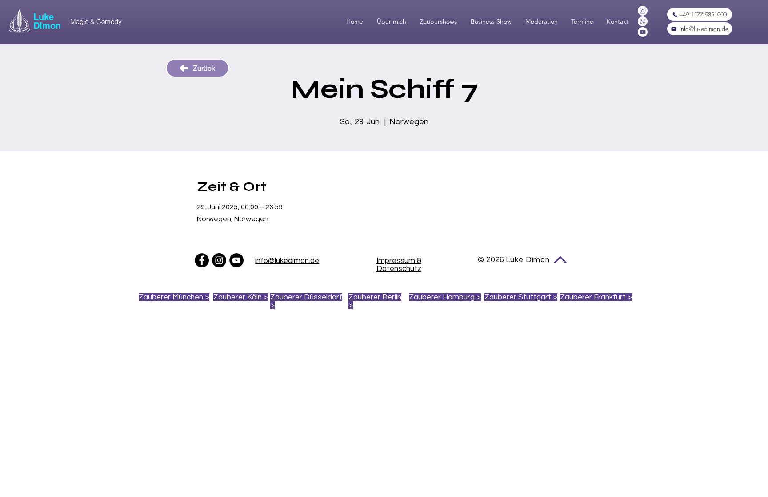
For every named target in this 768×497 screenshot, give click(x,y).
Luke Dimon (47, 21)
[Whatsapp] (643, 21)
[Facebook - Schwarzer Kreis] (202, 260)
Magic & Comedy (96, 21)
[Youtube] (643, 32)
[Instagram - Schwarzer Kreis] (219, 260)
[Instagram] (643, 11)
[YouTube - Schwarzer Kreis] (236, 260)
